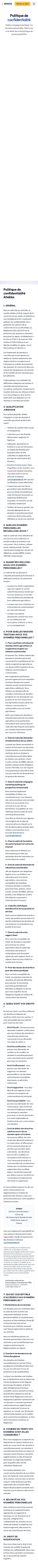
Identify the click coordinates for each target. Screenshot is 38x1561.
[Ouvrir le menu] (34, 3)
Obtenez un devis (22, 4)
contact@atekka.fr (15, 479)
